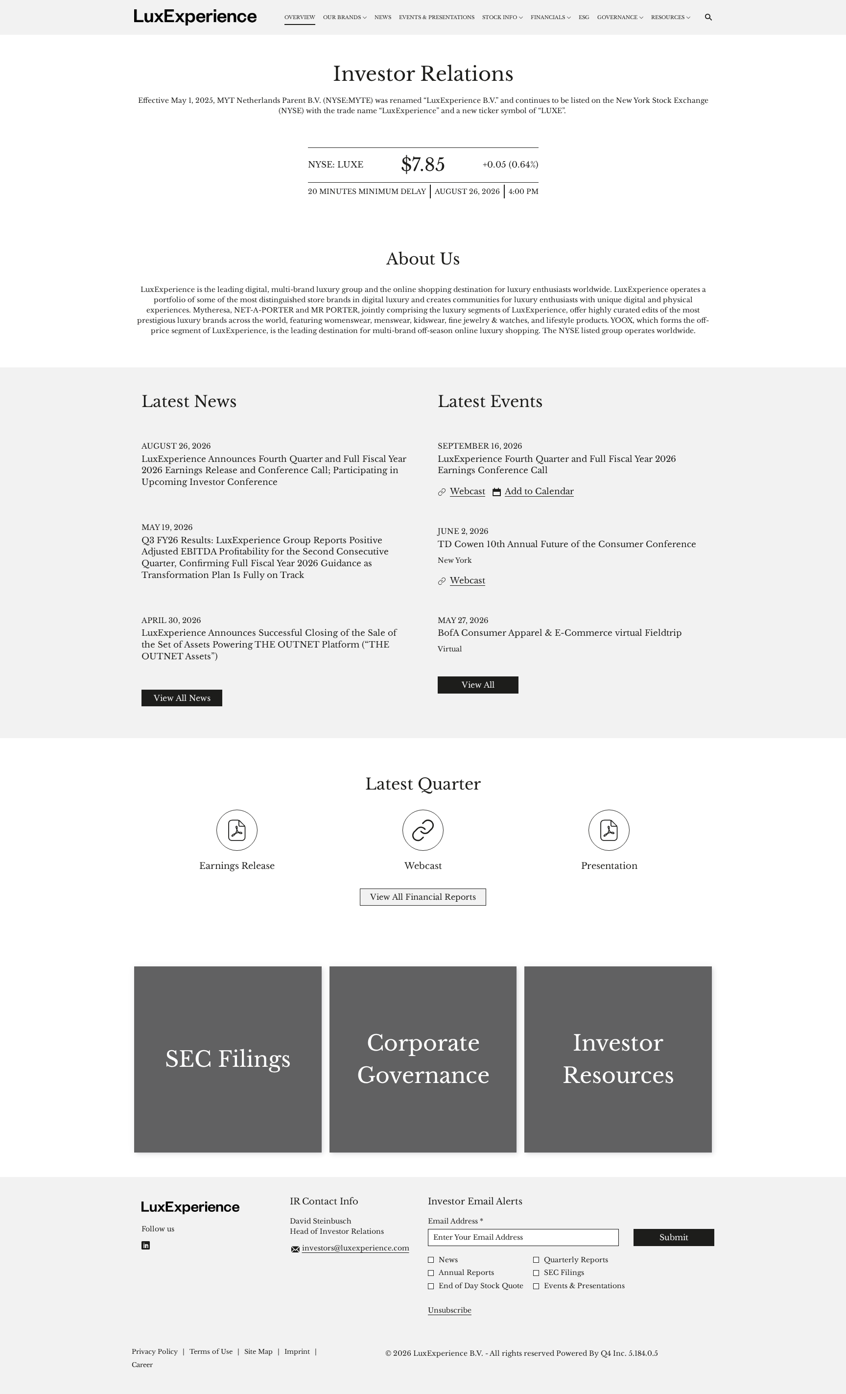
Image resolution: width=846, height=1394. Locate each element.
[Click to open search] (706, 17)
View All (478, 685)
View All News (182, 698)
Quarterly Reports (576, 1260)
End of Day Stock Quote (481, 1286)
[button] (533, 491)
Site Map (258, 1352)
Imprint (297, 1352)
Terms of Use (211, 1352)
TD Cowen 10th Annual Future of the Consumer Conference (567, 544)
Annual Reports (466, 1273)
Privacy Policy (155, 1352)
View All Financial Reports (423, 897)
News (448, 1260)
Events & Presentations (584, 1286)
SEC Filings (564, 1273)
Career (142, 1365)
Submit (673, 1237)
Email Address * (471, 1221)
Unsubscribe (449, 1310)
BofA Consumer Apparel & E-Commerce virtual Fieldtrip (560, 633)
